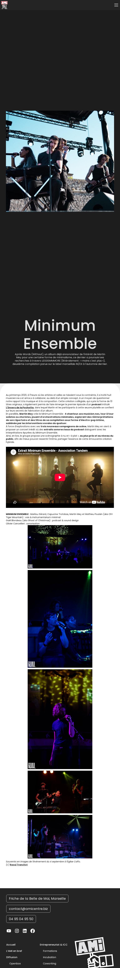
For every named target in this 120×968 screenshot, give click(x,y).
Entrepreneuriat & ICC (54, 945)
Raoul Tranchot (19, 864)
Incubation (49, 957)
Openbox (15, 963)
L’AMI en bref (14, 951)
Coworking (49, 963)
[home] (4, 5)
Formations (50, 951)
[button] (115, 5)
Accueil (10, 945)
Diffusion (11, 957)
